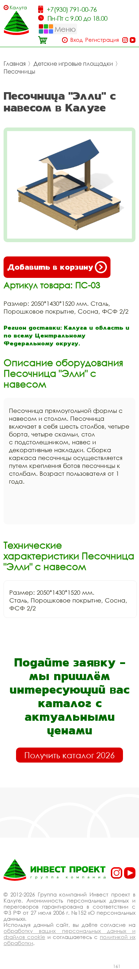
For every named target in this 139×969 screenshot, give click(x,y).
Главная (15, 63)
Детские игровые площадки (73, 63)
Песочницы (19, 71)
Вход (76, 40)
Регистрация (102, 40)
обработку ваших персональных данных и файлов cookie (69, 934)
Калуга (18, 7)
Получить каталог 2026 (69, 755)
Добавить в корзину (50, 267)
